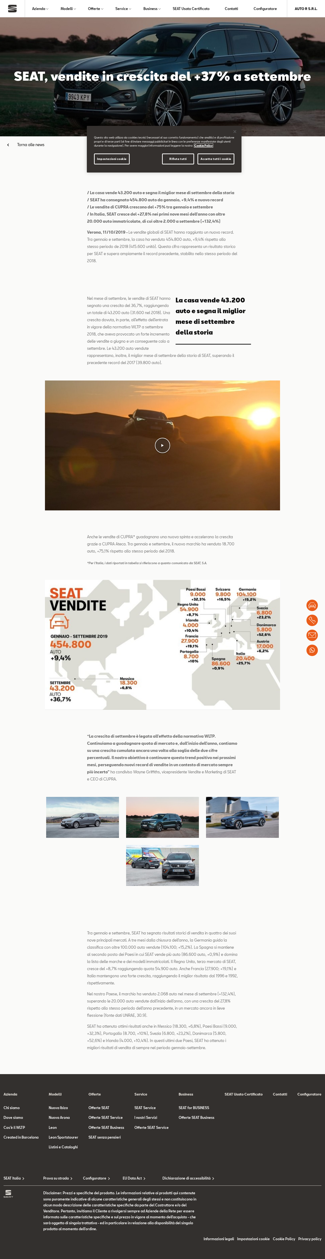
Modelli (67, 9)
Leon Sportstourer (63, 1137)
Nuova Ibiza (58, 1108)
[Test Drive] (312, 605)
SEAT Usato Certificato (191, 9)
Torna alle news (30, 144)
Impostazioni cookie (112, 158)
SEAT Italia (12, 1178)
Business (150, 9)
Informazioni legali (219, 1239)
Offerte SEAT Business (106, 1128)
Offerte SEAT (99, 1108)
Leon (53, 1128)
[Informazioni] (312, 635)
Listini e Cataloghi (63, 1147)
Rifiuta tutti (178, 158)
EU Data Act (132, 1178)
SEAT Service (145, 1108)
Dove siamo (13, 1118)
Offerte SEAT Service (106, 1118)
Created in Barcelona (21, 1137)
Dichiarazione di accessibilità (182, 1178)
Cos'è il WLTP (14, 1128)
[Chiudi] (235, 131)
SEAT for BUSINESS (194, 1108)
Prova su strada (56, 1178)
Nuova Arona (59, 1118)
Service (121, 9)
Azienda (38, 9)
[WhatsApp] (312, 650)
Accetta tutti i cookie (216, 158)
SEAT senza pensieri (105, 1137)
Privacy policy (309, 1239)
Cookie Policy (284, 1239)
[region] (164, 149)
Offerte (94, 9)
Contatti (231, 9)
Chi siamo (12, 1108)
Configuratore (265, 9)
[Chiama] (312, 620)
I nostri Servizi (145, 1118)
